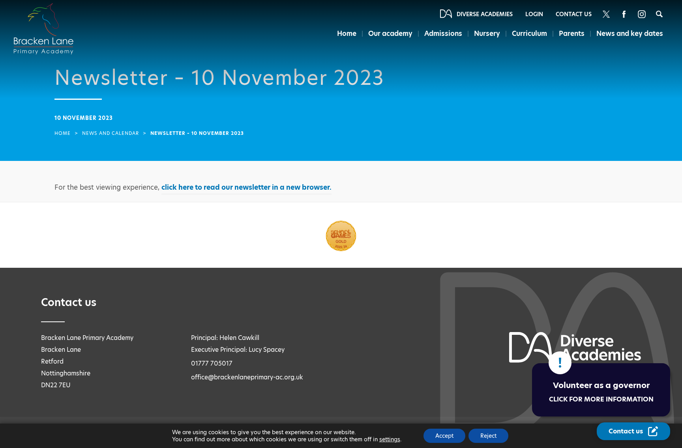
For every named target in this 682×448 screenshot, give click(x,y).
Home (346, 33)
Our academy (390, 33)
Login (534, 14)
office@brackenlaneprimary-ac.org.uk (247, 377)
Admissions (443, 33)
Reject (488, 436)
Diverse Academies (485, 14)
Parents (572, 33)
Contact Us (574, 14)
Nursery (487, 33)
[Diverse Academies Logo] (48, 21)
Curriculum (529, 33)
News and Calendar (110, 133)
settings (389, 439)
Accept (444, 436)
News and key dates (629, 33)
